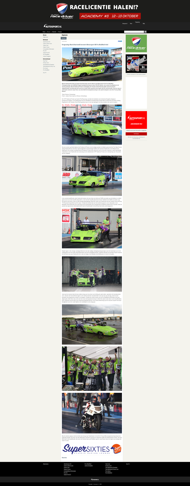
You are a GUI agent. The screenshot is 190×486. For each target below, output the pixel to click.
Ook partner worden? (141, 74)
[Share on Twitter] (120, 41)
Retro (131, 23)
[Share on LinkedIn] (121, 41)
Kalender (54, 32)
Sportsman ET (46, 41)
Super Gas (45, 45)
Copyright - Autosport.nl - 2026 (95, 484)
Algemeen (45, 37)
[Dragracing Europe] (137, 63)
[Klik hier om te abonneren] (136, 120)
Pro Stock (45, 68)
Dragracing (137, 22)
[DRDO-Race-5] (136, 43)
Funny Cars (46, 62)
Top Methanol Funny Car (49, 66)
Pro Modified (46, 54)
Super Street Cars (47, 43)
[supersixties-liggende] (92, 449)
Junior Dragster (47, 56)
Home (44, 32)
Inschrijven (136, 133)
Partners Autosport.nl (131, 74)
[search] (145, 32)
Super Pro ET (46, 52)
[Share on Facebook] (118, 41)
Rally (144, 23)
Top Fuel (45, 61)
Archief (63, 38)
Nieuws (48, 32)
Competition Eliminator (48, 49)
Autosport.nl (124, 23)
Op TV (44, 72)
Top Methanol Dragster (48, 64)
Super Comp (46, 47)
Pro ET (45, 50)
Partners (60, 32)
